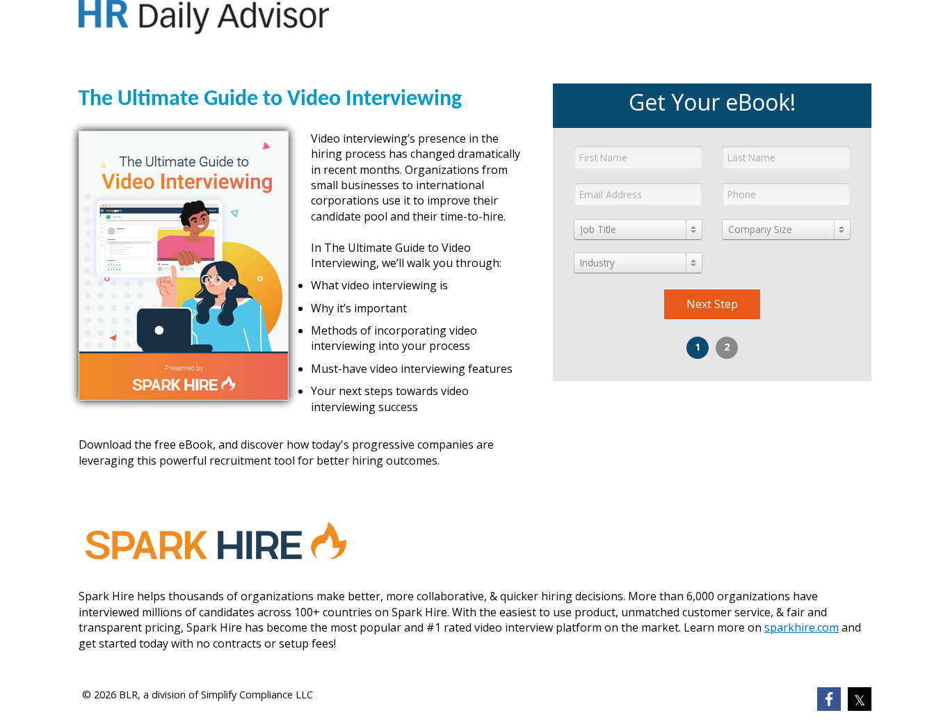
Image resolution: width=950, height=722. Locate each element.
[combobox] (638, 229)
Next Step (712, 304)
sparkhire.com (801, 627)
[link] (829, 699)
